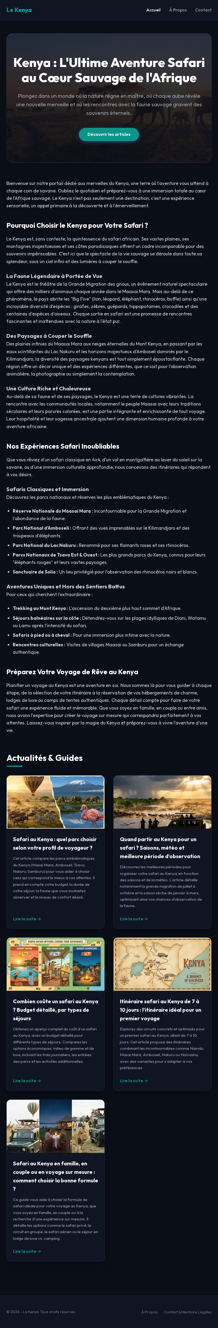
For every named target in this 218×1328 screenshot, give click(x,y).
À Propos (178, 9)
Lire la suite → (27, 918)
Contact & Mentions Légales (188, 1312)
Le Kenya (19, 10)
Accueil (153, 9)
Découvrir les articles (109, 134)
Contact (203, 9)
